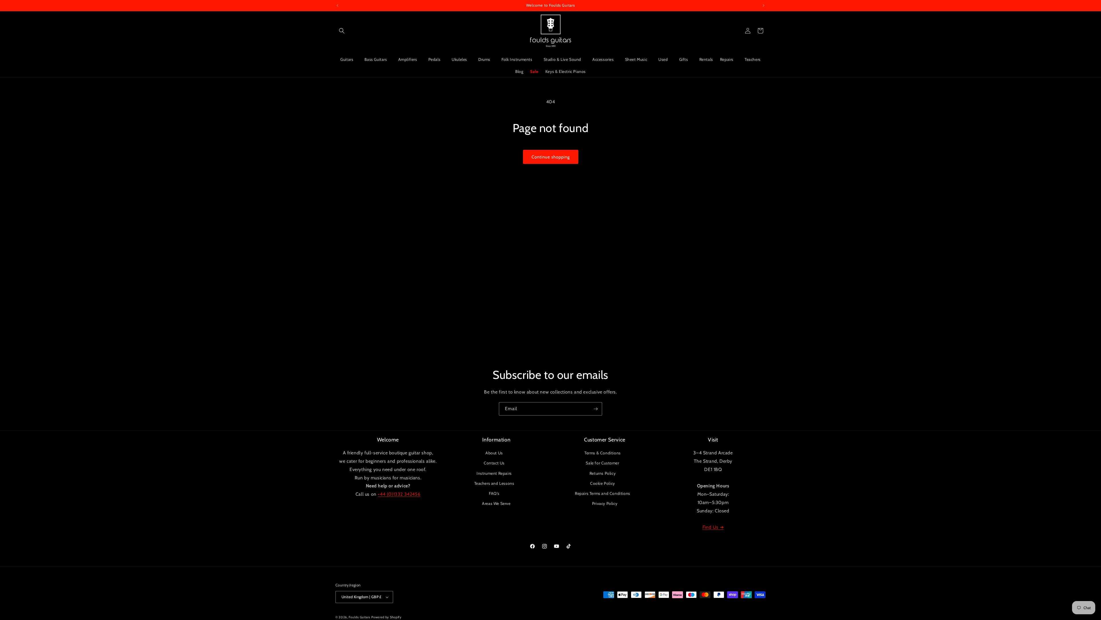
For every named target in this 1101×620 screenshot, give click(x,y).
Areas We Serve (496, 503)
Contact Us (494, 463)
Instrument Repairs (494, 473)
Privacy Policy (604, 503)
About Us (494, 453)
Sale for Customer (602, 463)
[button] (341, 30)
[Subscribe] (595, 409)
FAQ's (494, 493)
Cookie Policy (602, 483)
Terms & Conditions (602, 453)
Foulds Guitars (359, 617)
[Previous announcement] (337, 5)
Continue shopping (551, 157)
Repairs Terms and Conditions (602, 493)
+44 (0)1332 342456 (399, 494)
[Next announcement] (763, 5)
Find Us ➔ (713, 527)
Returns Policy (602, 473)
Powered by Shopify (386, 617)
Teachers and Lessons (494, 483)
